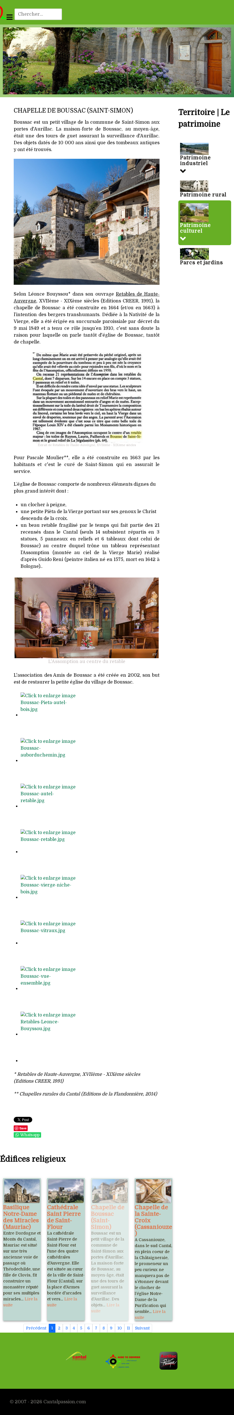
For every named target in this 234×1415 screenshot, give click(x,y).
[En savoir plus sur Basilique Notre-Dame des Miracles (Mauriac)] (22, 1191)
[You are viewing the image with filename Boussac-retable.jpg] (49, 851)
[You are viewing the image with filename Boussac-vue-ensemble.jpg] (49, 988)
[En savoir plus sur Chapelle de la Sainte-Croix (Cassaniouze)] (153, 1191)
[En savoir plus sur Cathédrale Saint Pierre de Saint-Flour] (66, 1191)
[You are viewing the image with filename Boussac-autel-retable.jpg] (49, 806)
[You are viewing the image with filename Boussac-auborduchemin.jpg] (49, 760)
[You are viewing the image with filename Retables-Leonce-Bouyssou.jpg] (49, 1034)
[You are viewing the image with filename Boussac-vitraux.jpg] (49, 943)
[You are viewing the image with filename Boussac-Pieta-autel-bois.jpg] (49, 714)
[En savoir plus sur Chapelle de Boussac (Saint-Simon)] (110, 1191)
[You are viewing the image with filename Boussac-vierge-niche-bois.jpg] (49, 897)
